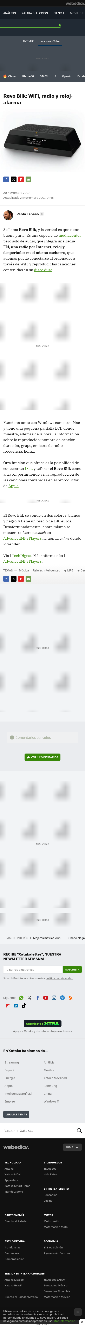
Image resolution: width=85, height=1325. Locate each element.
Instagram (54, 997)
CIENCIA (58, 13)
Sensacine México (55, 1285)
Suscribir (72, 969)
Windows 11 (51, 1101)
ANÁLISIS (9, 13)
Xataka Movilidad (55, 1078)
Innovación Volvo (50, 40)
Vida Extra (50, 1174)
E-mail (28, 179)
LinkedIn (16, 1005)
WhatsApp (21, 997)
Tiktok (24, 1005)
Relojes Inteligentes (46, 570)
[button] (29, 213)
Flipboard (21, 179)
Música (24, 570)
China (12, 76)
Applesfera (11, 1180)
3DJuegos (50, 1168)
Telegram (62, 997)
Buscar (79, 1130)
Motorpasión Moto (56, 1227)
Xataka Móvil (13, 1174)
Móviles (49, 1070)
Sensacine (50, 1195)
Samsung (50, 1086)
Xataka (9, 1168)
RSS (70, 997)
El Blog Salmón (53, 1247)
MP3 (70, 570)
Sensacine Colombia (57, 1291)
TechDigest (21, 555)
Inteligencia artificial (18, 1093)
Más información (64, 1321)
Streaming (12, 1062)
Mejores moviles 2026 (47, 938)
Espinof (48, 1200)
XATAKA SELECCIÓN (34, 13)
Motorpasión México (57, 1297)
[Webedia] (75, 3)
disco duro (43, 269)
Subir (69, 1147)
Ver (44, 757)
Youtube (45, 997)
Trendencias (12, 1247)
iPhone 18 (28, 76)
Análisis (49, 1062)
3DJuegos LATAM (54, 1279)
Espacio (10, 1070)
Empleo (10, 1101)
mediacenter (70, 235)
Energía (10, 1078)
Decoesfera (12, 1253)
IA (55, 76)
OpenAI (66, 76)
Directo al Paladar (16, 1221)
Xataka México (14, 1279)
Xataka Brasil (13, 1285)
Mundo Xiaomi (14, 1191)
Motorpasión (52, 1221)
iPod (29, 468)
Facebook (6, 179)
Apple (13, 485)
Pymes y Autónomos (57, 1253)
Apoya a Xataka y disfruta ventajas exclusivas (42, 1031)
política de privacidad (59, 978)
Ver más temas (16, 1114)
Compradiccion (14, 1259)
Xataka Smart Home (17, 1186)
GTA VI (44, 76)
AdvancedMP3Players (22, 538)
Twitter (14, 179)
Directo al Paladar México (21, 1297)
